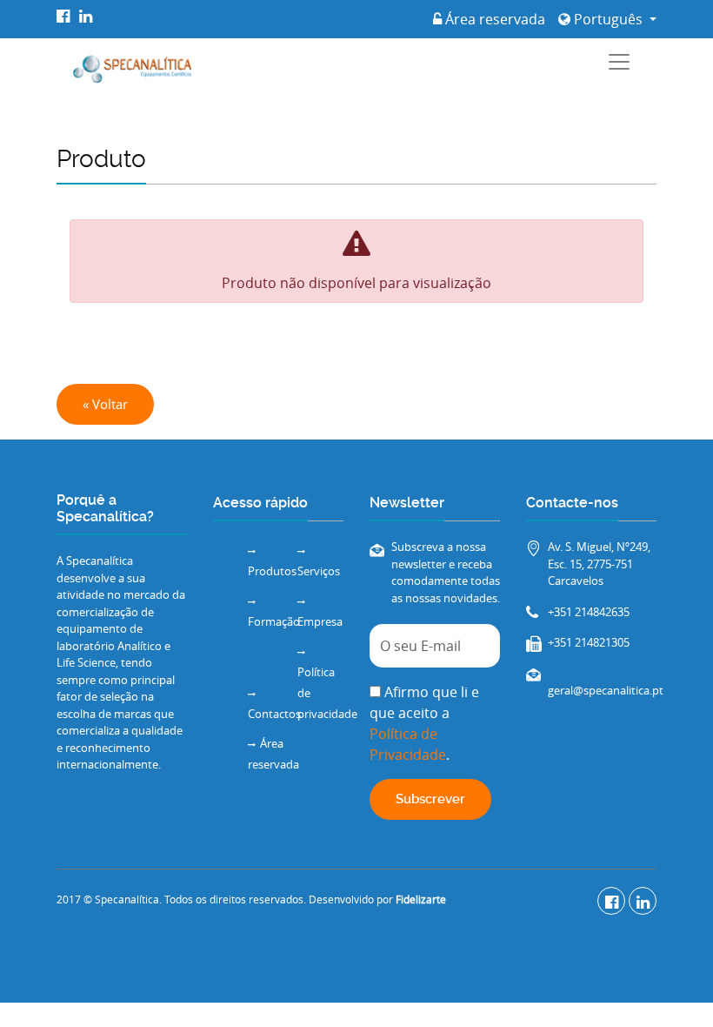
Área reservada (493, 19)
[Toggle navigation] (619, 61)
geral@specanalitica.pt (605, 690)
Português (608, 19)
